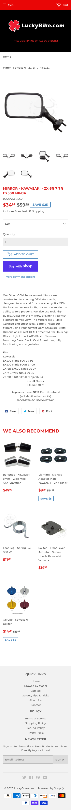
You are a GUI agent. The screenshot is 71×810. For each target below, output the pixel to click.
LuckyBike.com (24, 788)
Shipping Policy (35, 723)
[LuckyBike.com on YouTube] (45, 778)
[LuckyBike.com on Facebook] (31, 778)
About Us (35, 700)
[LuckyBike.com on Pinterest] (38, 778)
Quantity (9, 234)
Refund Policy (35, 727)
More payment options (21, 276)
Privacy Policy (35, 732)
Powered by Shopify (51, 788)
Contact (36, 704)
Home (7, 56)
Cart (65, 4)
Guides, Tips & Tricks (35, 695)
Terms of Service (35, 718)
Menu (11, 4)
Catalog (36, 690)
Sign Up (60, 759)
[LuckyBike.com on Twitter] (24, 778)
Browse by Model (35, 685)
